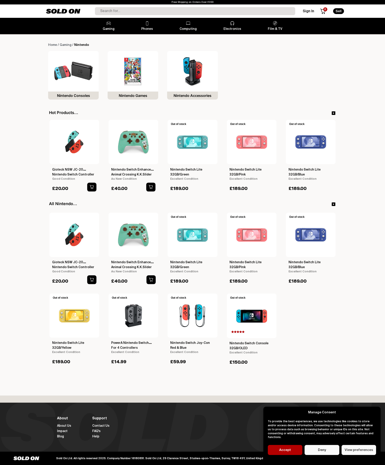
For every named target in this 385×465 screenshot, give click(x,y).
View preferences (359, 450)
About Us (64, 425)
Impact (62, 431)
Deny (322, 450)
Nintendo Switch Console (248, 343)
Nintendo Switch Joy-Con (190, 343)
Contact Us (100, 425)
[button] (91, 187)
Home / (53, 45)
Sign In (308, 11)
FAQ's (96, 431)
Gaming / (66, 45)
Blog (60, 436)
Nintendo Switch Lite (186, 169)
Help (95, 436)
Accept (285, 450)
